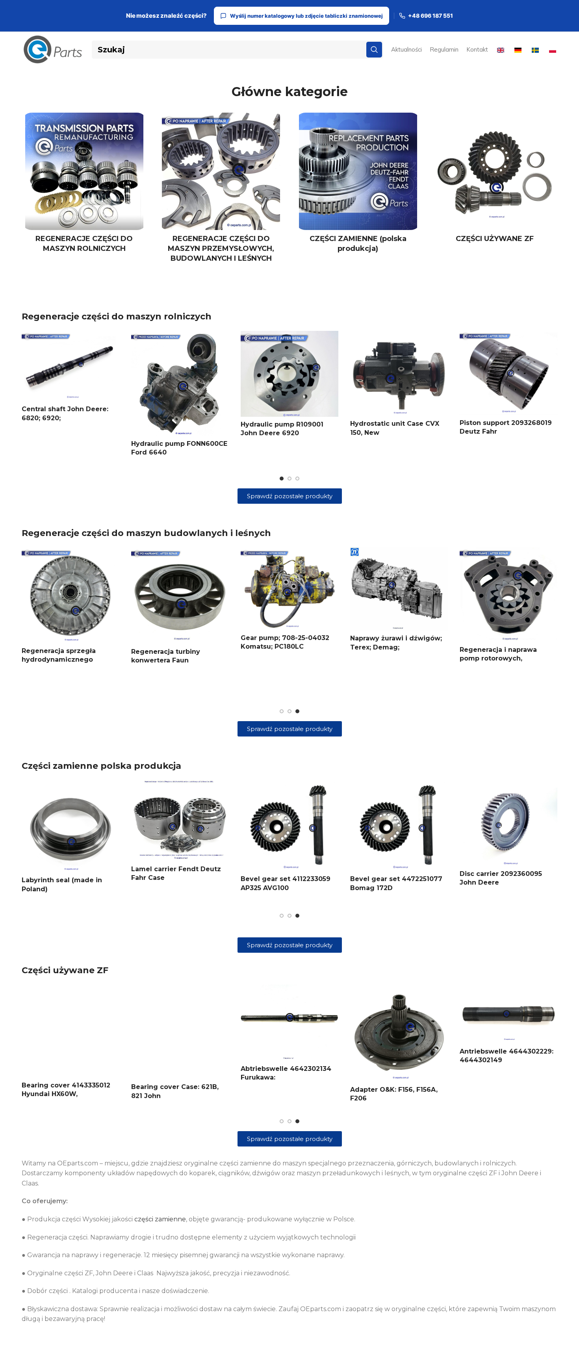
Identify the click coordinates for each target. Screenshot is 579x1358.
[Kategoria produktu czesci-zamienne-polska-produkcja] (358, 185)
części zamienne (160, 1219)
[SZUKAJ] (374, 50)
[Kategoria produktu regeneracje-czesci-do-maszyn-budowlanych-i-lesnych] (221, 190)
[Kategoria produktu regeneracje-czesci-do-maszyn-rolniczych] (84, 185)
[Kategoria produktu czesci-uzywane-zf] (495, 180)
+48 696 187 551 (430, 16)
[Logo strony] (53, 49)
